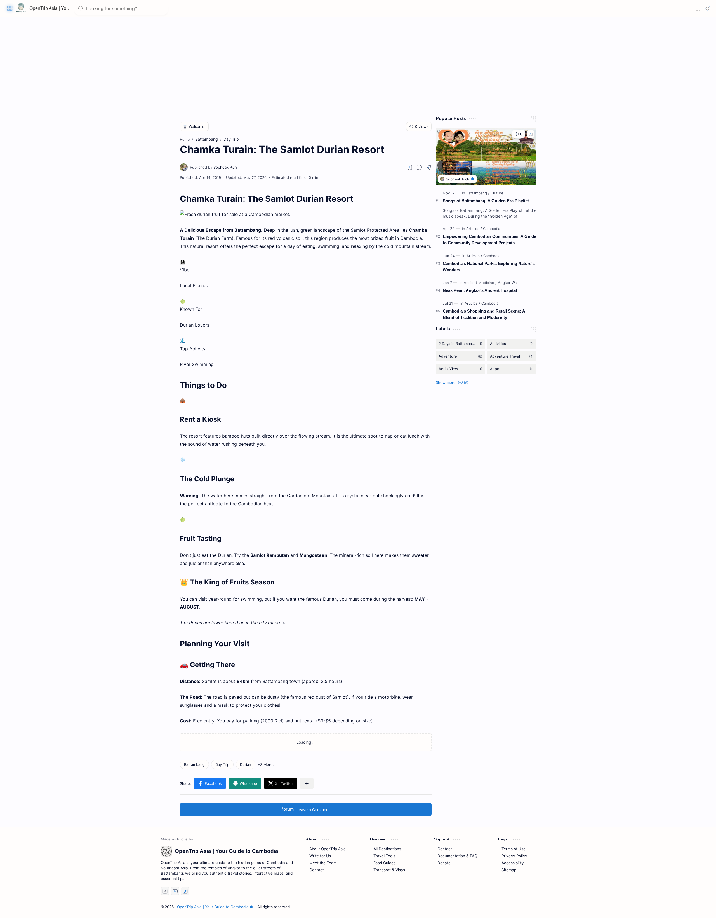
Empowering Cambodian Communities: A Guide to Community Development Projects (489, 239)
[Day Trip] (222, 764)
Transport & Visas (389, 870)
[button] (10, 8)
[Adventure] (460, 356)
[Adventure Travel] (511, 356)
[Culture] (497, 193)
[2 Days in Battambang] (460, 344)
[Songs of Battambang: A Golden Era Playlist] (486, 156)
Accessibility (512, 863)
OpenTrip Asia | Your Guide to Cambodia (69, 8)
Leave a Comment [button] (306, 809)
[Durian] (245, 764)
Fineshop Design (539, 907)
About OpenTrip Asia (327, 849)
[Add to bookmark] (530, 134)
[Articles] (474, 228)
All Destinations (387, 849)
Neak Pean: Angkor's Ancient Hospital (480, 290)
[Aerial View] (460, 369)
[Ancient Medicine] (480, 282)
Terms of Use (513, 849)
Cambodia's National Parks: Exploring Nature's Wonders (489, 266)
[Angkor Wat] (508, 282)
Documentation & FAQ (457, 856)
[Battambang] (194, 764)
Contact (316, 870)
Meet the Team (323, 863)
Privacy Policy (514, 856)
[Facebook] (165, 891)
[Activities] (511, 344)
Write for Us (320, 856)
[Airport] (511, 369)
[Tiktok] (185, 891)
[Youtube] (175, 891)
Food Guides (384, 863)
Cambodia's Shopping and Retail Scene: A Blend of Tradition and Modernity (484, 314)
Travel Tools (384, 856)
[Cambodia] (491, 228)
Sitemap (508, 870)
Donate (444, 863)
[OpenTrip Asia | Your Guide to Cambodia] (21, 8)
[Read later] (410, 167)
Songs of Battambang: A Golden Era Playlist (486, 200)
